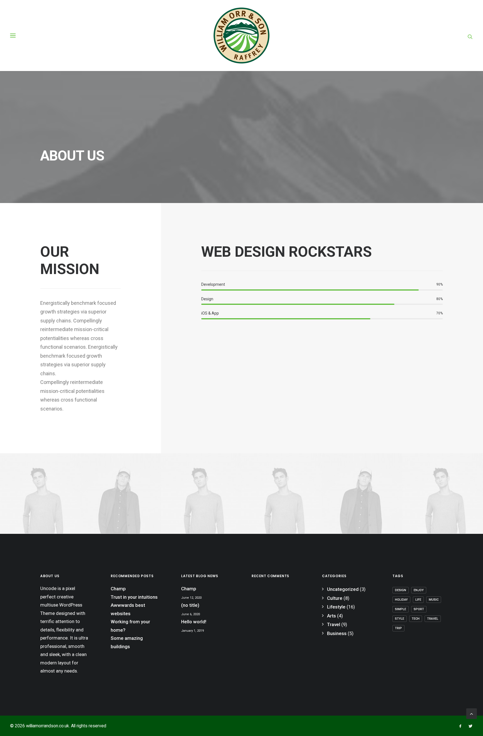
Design (400, 590)
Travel (333, 624)
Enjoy (419, 590)
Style (399, 619)
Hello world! (193, 621)
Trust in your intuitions (134, 597)
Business (337, 633)
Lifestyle (336, 607)
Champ (118, 588)
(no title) (190, 605)
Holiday (401, 599)
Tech (416, 619)
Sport (419, 609)
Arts (331, 616)
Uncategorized (343, 589)
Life (418, 599)
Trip (398, 628)
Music (434, 599)
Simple (400, 609)
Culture (334, 598)
